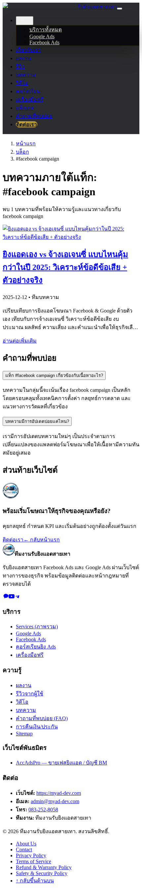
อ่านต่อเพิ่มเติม (20, 341)
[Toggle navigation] (119, 9)
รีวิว (20, 66)
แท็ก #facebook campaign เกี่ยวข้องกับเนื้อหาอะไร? (54, 375)
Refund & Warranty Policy (44, 867)
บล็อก (22, 152)
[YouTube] (12, 597)
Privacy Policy (31, 855)
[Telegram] (17, 597)
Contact (24, 849)
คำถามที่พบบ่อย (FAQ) (42, 718)
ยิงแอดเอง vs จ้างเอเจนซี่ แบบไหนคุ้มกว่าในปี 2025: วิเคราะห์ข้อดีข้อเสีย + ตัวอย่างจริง (65, 267)
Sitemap (24, 733)
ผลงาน (23, 58)
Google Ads (41, 36)
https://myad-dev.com (58, 793)
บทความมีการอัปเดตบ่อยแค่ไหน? (37, 421)
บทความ (26, 75)
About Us (26, 843)
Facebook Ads (44, 42)
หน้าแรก (26, 143)
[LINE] (6, 597)
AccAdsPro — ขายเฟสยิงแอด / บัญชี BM (61, 762)
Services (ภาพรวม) (37, 626)
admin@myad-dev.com (55, 801)
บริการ (24, 20)
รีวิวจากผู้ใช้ (29, 693)
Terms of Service (33, 861)
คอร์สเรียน (28, 91)
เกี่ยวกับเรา (28, 50)
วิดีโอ (22, 83)
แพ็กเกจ (25, 108)
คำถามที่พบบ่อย (34, 116)
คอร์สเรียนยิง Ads (36, 646)
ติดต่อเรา (26, 124)
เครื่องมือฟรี (30, 99)
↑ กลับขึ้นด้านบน (35, 880)
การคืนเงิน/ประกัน (37, 726)
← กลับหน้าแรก (41, 539)
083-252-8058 (43, 809)
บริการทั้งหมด (45, 29)
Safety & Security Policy (41, 873)
